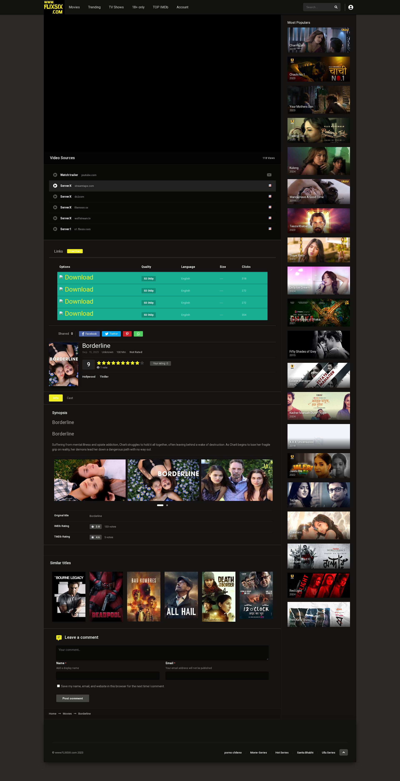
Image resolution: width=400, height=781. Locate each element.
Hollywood (88, 376)
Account (182, 7)
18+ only (138, 7)
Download (75, 251)
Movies (74, 7)
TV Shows (116, 7)
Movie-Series (258, 752)
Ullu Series (328, 752)
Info (56, 398)
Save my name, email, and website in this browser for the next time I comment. (113, 686)
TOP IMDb (160, 7)
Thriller (104, 376)
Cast (70, 398)
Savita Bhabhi (305, 752)
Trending (94, 7)
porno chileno (233, 752)
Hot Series (282, 752)
